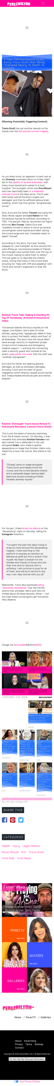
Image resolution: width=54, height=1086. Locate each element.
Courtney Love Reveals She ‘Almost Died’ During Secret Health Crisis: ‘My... (39, 669)
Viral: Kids (8, 858)
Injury (16, 846)
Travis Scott (36, 852)
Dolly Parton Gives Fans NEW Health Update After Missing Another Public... (37, 691)
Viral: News (24, 858)
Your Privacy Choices (30, 1081)
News (17, 1017)
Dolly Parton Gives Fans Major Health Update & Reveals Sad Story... (13, 669)
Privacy (19, 1044)
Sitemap (39, 1044)
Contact (19, 1047)
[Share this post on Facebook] (4, 820)
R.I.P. (23, 852)
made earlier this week (20, 354)
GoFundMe (19, 645)
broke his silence (31, 528)
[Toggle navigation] (43, 3)
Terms (28, 1044)
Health (6, 846)
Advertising (30, 1041)
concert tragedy (33, 131)
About (18, 1041)
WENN (36, 645)
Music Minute (10, 852)
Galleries (46, 1017)
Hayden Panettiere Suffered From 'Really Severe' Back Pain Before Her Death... (14, 691)
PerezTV (31, 1017)
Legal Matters (31, 846)
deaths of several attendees (27, 182)
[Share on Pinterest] (12, 820)
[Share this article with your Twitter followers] (21, 820)
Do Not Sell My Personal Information (27, 1059)
